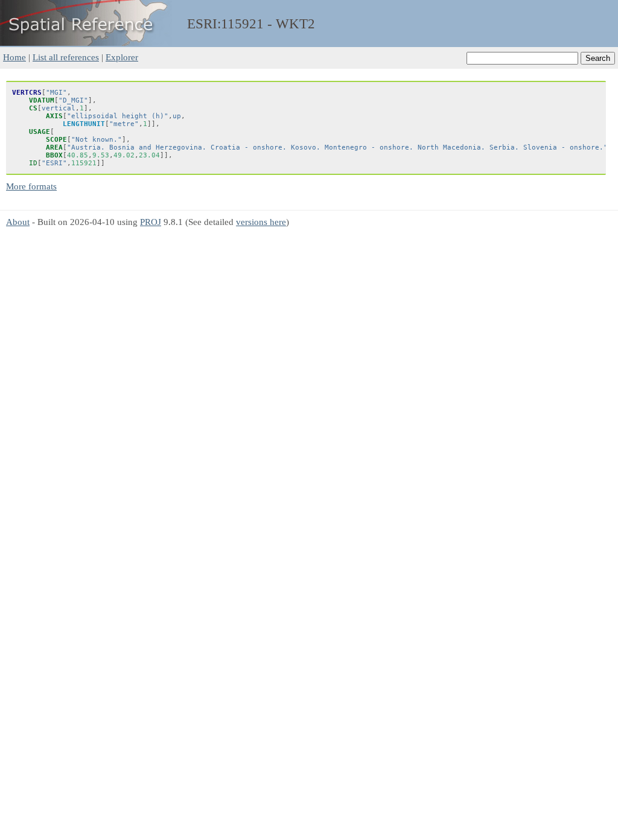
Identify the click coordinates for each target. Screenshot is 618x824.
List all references (66, 57)
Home (14, 57)
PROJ (150, 222)
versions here (261, 222)
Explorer (122, 57)
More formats (31, 186)
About (18, 222)
